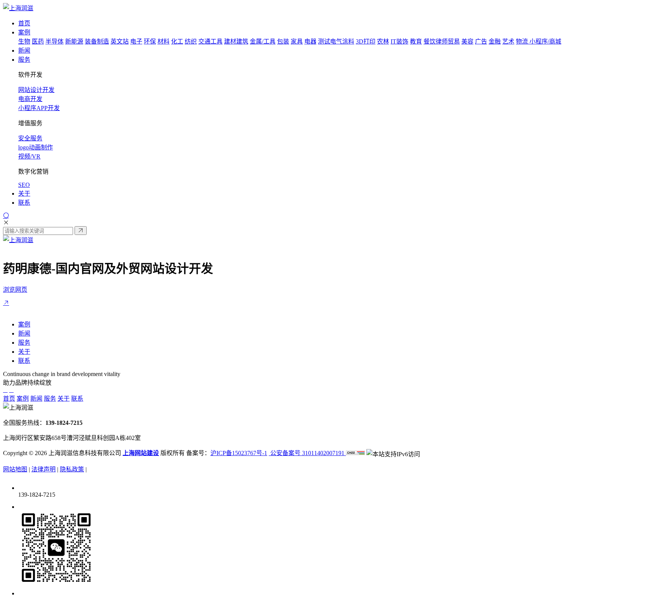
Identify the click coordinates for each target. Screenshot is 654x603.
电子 (136, 41)
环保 (150, 41)
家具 (297, 41)
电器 (310, 41)
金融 (495, 41)
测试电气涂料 (336, 41)
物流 (522, 41)
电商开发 (30, 99)
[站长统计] (355, 453)
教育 (416, 41)
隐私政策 (72, 469)
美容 (467, 41)
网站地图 (15, 469)
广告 (481, 41)
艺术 (508, 41)
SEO (24, 185)
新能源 (74, 41)
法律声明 (43, 469)
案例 (24, 324)
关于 (24, 351)
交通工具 (210, 41)
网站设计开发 (36, 90)
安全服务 (30, 138)
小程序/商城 (545, 41)
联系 (24, 360)
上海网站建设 (141, 453)
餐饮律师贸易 (442, 41)
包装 (283, 41)
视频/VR (29, 156)
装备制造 (97, 41)
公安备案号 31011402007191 (307, 453)
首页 (9, 398)
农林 (383, 41)
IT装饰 (399, 41)
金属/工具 (263, 41)
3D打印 (365, 41)
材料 (163, 41)
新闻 (24, 333)
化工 (177, 41)
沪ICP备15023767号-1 (238, 453)
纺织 (191, 41)
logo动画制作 (35, 147)
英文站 (120, 41)
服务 (24, 342)
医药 (38, 41)
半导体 (54, 41)
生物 (24, 41)
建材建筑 (236, 41)
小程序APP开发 (39, 108)
